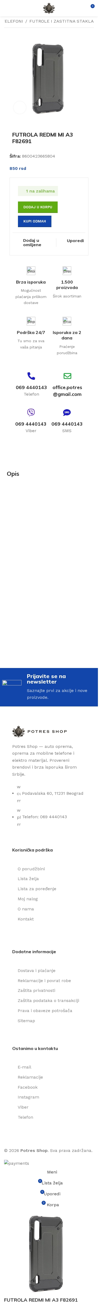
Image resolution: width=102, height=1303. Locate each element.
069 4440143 (31, 387)
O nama (26, 908)
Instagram (28, 1097)
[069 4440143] (31, 376)
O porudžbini (31, 868)
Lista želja (28, 878)
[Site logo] (49, 7)
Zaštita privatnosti (36, 990)
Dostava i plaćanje (36, 970)
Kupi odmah (34, 221)
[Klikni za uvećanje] (20, 107)
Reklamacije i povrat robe (44, 980)
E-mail (24, 1067)
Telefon (25, 1117)
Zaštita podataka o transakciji (48, 1000)
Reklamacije (30, 1077)
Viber (23, 1107)
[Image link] (39, 731)
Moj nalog (28, 898)
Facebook (28, 1087)
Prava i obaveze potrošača (45, 1010)
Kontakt (26, 919)
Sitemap (26, 1020)
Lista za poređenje (37, 888)
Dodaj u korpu (37, 207)
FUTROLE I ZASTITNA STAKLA (61, 21)
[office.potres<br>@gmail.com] (67, 376)
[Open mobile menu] (6, 8)
